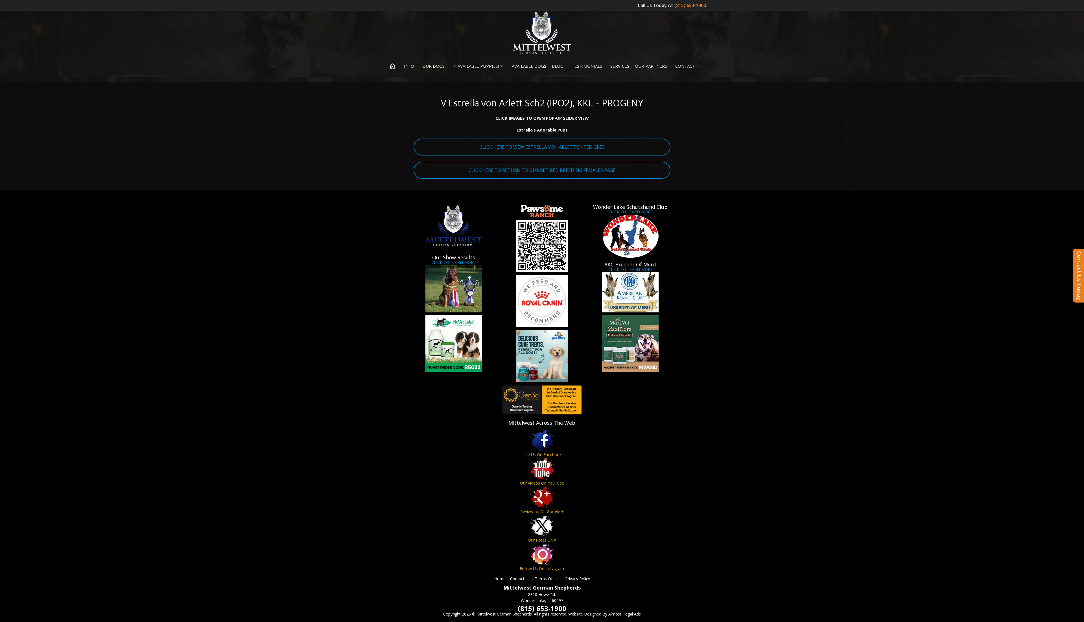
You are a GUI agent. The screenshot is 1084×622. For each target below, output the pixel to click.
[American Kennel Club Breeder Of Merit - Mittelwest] (630, 292)
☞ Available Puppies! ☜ (478, 66)
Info (408, 66)
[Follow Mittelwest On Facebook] (542, 440)
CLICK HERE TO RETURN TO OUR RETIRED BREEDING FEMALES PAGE (542, 170)
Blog (557, 66)
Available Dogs (528, 66)
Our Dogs (433, 66)
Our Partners (651, 66)
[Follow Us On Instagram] (542, 554)
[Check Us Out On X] (542, 526)
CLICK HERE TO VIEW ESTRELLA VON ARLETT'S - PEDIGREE (542, 147)
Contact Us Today (1079, 275)
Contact (684, 66)
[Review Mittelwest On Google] (542, 497)
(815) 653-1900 (690, 5)
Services (619, 66)
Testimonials (586, 66)
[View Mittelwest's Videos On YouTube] (542, 469)
